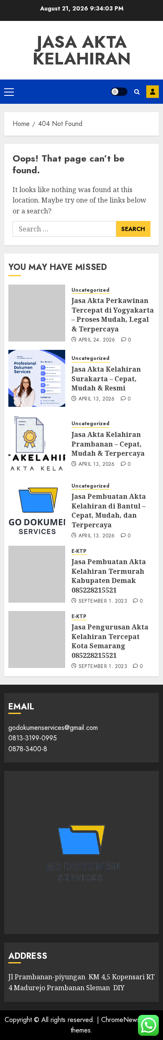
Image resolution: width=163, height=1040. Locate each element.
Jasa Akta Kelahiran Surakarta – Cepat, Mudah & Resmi (106, 379)
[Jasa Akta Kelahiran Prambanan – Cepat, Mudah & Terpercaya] (36, 443)
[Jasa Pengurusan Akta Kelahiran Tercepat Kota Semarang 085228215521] (36, 639)
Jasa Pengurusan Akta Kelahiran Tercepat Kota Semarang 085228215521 (109, 641)
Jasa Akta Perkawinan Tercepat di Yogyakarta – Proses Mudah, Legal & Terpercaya (112, 314)
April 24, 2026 (97, 340)
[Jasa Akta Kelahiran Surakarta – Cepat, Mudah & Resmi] (36, 378)
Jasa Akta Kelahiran (82, 50)
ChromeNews (120, 1020)
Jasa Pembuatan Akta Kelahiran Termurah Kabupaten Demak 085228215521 (108, 575)
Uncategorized (90, 290)
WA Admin (152, 91)
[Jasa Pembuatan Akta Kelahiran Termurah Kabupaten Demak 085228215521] (36, 574)
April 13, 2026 (97, 399)
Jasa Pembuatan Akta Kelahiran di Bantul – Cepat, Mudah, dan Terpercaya (108, 510)
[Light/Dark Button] (119, 91)
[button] (9, 91)
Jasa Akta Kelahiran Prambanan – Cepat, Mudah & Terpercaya (108, 444)
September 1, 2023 (103, 601)
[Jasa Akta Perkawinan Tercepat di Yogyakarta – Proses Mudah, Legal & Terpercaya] (36, 313)
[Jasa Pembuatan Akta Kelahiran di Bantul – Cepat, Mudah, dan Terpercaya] (36, 508)
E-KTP (79, 551)
